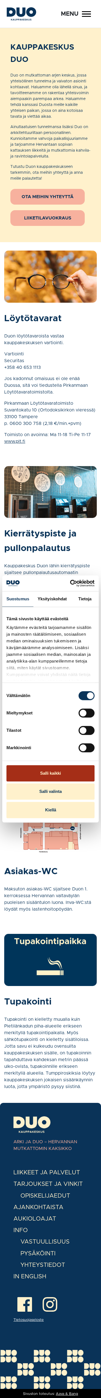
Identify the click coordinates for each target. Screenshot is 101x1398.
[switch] (87, 713)
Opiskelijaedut (45, 1196)
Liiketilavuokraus (47, 218)
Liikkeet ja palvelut (46, 1172)
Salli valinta (50, 791)
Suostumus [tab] (17, 598)
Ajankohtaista (38, 1207)
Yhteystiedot (42, 1265)
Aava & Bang (67, 1394)
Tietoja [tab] (85, 598)
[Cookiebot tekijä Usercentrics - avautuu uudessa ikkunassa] (71, 583)
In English (29, 1276)
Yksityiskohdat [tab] (52, 598)
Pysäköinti (38, 1253)
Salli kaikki (50, 773)
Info (20, 1230)
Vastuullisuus (45, 1242)
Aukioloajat (34, 1219)
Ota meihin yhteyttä (48, 197)
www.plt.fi (14, 441)
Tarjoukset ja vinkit (48, 1184)
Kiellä (50, 809)
